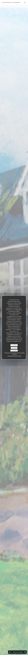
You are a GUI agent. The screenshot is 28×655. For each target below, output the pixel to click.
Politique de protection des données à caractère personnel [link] (15, 353)
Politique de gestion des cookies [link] (14, 356)
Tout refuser (14, 347)
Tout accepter (14, 345)
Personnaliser (14, 350)
